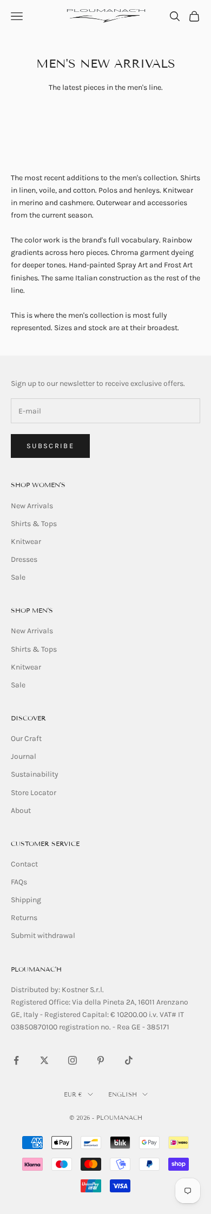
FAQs (19, 882)
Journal (23, 756)
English (122, 1094)
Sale (18, 577)
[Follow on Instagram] (72, 1060)
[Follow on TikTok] (128, 1060)
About (21, 810)
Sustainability (34, 774)
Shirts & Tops (34, 523)
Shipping (26, 899)
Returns (24, 917)
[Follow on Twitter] (44, 1060)
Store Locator (33, 792)
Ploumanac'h (36, 969)
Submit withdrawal (43, 935)
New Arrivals (32, 505)
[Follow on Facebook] (16, 1060)
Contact (24, 864)
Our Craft (26, 738)
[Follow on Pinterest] (100, 1060)
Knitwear (26, 541)
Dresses (24, 559)
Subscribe (50, 446)
